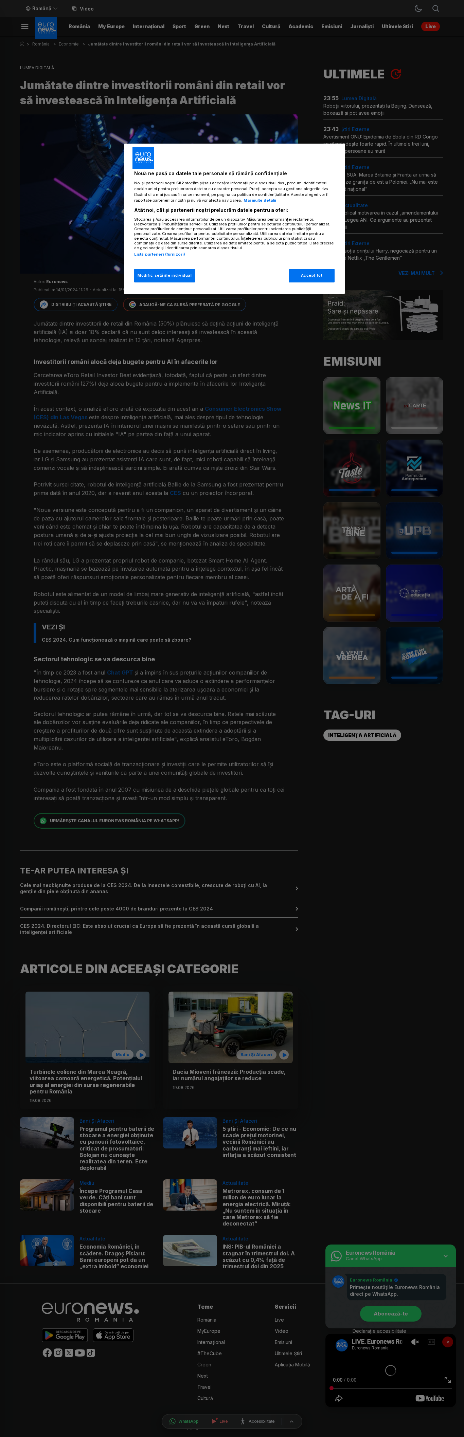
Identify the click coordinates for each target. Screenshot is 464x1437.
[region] (234, 219)
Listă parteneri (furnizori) (159, 254)
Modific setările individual (165, 275)
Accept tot (312, 275)
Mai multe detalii (260, 200)
